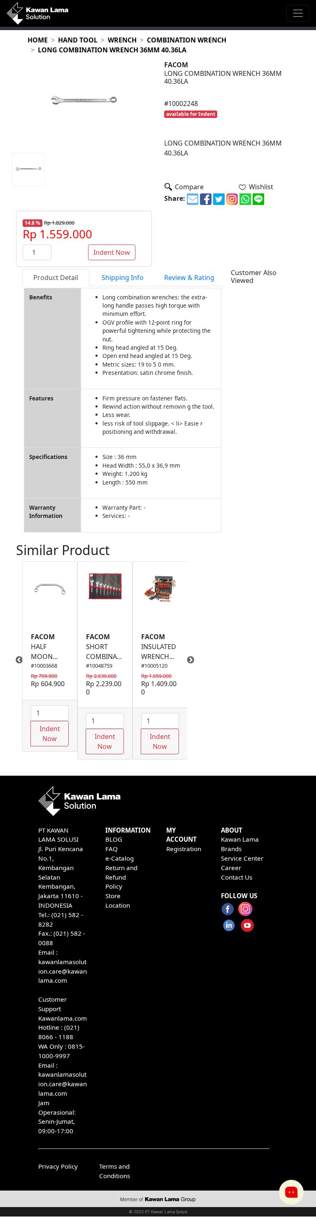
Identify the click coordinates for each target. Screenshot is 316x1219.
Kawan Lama (240, 839)
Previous (16, 660)
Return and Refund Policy (121, 877)
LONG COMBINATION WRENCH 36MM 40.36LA (112, 49)
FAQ (111, 849)
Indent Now (111, 252)
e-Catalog (119, 858)
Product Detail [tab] (55, 277)
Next (193, 660)
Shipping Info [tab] (123, 277)
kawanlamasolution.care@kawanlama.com (62, 971)
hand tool (78, 40)
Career (231, 868)
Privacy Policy (58, 1166)
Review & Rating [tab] (189, 277)
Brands (231, 849)
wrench (122, 40)
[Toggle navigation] (297, 13)
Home (38, 40)
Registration (183, 849)
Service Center (242, 858)
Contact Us (236, 877)
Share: (174, 198)
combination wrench (186, 40)
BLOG (113, 839)
